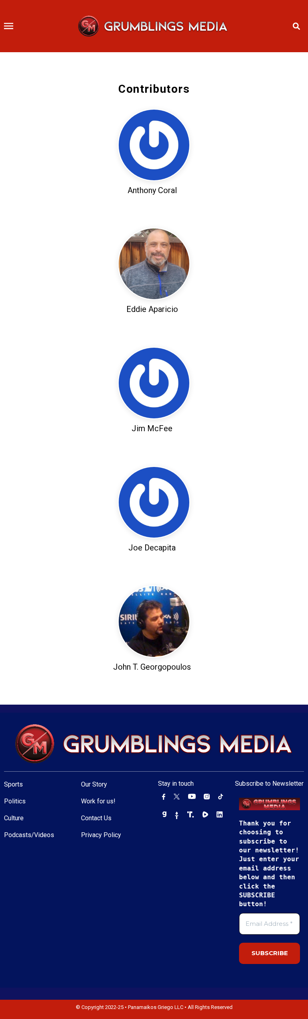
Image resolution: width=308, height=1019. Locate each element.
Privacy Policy (101, 835)
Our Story (94, 784)
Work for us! (98, 801)
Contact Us (96, 818)
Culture (14, 818)
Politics (15, 801)
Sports (13, 784)
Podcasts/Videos (29, 835)
